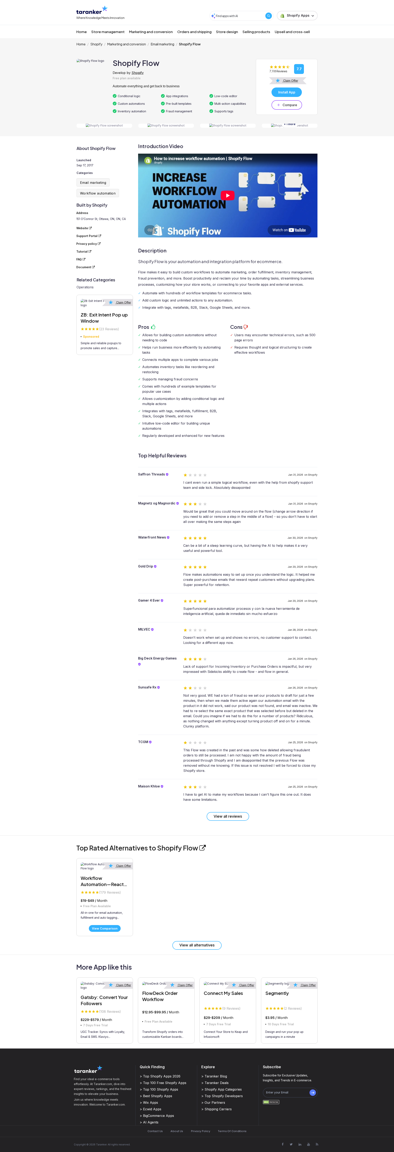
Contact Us (155, 1131)
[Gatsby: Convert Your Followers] (105, 986)
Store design (227, 31)
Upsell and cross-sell (292, 31)
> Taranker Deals (215, 1083)
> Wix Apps (149, 1102)
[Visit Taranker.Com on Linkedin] (300, 1144)
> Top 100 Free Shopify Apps (163, 1083)
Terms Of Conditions (232, 1131)
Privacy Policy (200, 1131)
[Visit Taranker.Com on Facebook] (282, 1144)
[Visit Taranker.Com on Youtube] (308, 1144)
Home (81, 31)
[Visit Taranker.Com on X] (291, 1144)
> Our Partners (213, 1102)
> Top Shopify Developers (222, 1096)
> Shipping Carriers (216, 1109)
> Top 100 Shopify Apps (159, 1089)
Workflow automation (98, 193)
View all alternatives (197, 945)
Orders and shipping (194, 31)
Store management (108, 31)
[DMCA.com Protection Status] (271, 1102)
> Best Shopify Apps (156, 1096)
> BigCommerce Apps (157, 1116)
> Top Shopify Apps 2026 (160, 1076)
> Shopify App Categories (221, 1089)
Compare (290, 105)
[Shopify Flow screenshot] (104, 126)
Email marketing (162, 44)
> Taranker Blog (214, 1076)
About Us (177, 1131)
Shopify (96, 44)
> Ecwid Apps (150, 1109)
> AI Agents (149, 1122)
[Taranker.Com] (92, 10)
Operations (85, 287)
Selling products (256, 31)
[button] (297, 15)
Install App (286, 92)
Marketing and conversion (151, 31)
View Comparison (105, 928)
